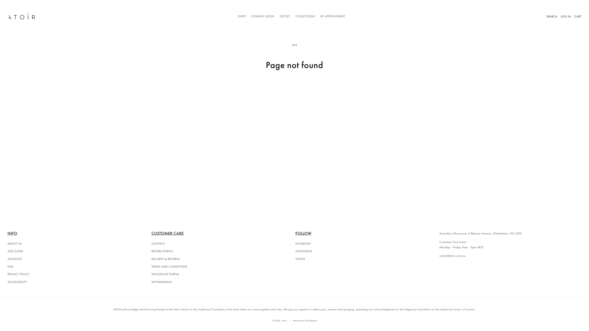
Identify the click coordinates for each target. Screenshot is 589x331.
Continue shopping (294, 88)
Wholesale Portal (165, 274)
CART (578, 16)
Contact (158, 243)
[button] (241, 16)
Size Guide (15, 251)
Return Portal (162, 251)
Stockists (15, 259)
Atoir (284, 320)
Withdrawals (161, 282)
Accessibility (17, 282)
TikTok (300, 259)
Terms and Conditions (169, 266)
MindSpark (311, 320)
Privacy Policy (19, 274)
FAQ (10, 266)
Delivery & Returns (165, 259)
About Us (15, 243)
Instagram (303, 251)
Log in (566, 16)
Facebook (303, 243)
